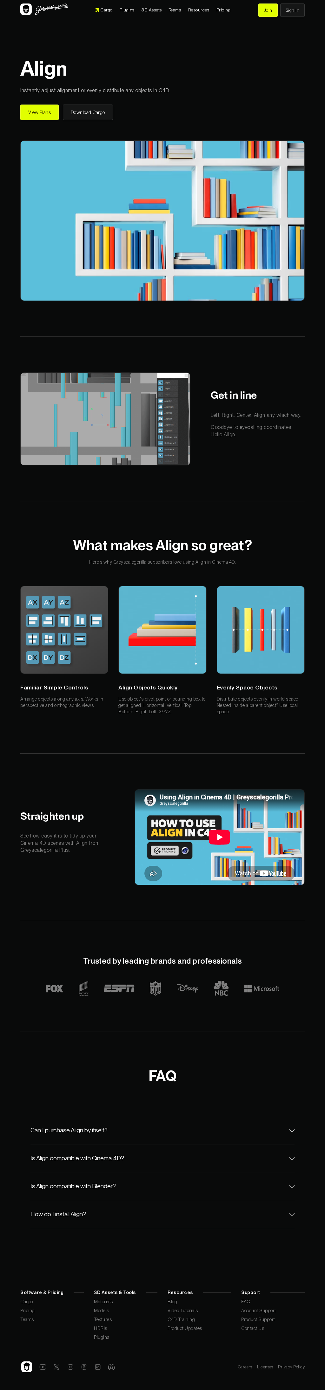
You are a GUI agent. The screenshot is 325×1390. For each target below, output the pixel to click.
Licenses (265, 1367)
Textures (103, 1319)
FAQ (246, 1301)
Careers (245, 1367)
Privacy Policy (291, 1367)
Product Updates (185, 1328)
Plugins (101, 1337)
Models (101, 1310)
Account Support (258, 1310)
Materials (103, 1301)
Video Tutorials (183, 1310)
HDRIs (100, 1328)
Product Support (258, 1319)
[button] (151, 10)
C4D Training (181, 1319)
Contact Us (252, 1328)
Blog (172, 1301)
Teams (27, 1319)
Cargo (26, 1301)
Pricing (27, 1310)
